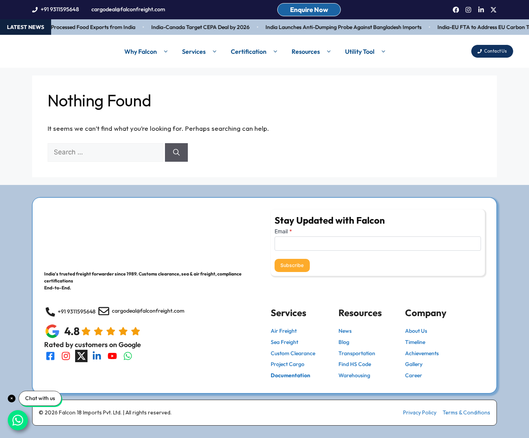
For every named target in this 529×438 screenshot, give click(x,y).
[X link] (493, 10)
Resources (306, 51)
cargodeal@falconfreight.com (128, 9)
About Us (416, 330)
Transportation (356, 353)
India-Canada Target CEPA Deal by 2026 (197, 27)
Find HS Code (354, 364)
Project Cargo (287, 364)
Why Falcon (140, 51)
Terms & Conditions (466, 412)
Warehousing (354, 375)
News (345, 330)
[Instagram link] (468, 10)
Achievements (422, 353)
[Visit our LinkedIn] (97, 356)
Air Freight (284, 330)
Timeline (415, 342)
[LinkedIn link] (481, 10)
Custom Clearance (293, 353)
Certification (248, 51)
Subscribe (292, 265)
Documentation (290, 375)
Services (194, 51)
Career (413, 375)
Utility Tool (359, 51)
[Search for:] (106, 152)
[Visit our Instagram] (66, 356)
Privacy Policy (419, 412)
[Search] (176, 152)
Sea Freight (284, 342)
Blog (343, 342)
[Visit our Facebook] (50, 356)
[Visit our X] (81, 356)
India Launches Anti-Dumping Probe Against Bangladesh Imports (340, 27)
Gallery (414, 364)
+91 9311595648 (60, 9)
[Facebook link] (456, 10)
